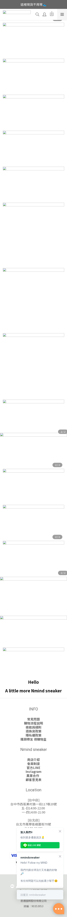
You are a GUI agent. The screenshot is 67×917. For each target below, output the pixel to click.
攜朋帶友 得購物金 (33, 739)
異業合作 (33, 775)
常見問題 (33, 719)
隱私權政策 (34, 735)
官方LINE (33, 767)
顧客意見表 (34, 779)
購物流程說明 (33, 723)
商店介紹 (33, 759)
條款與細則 (34, 727)
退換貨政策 (34, 731)
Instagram (33, 771)
